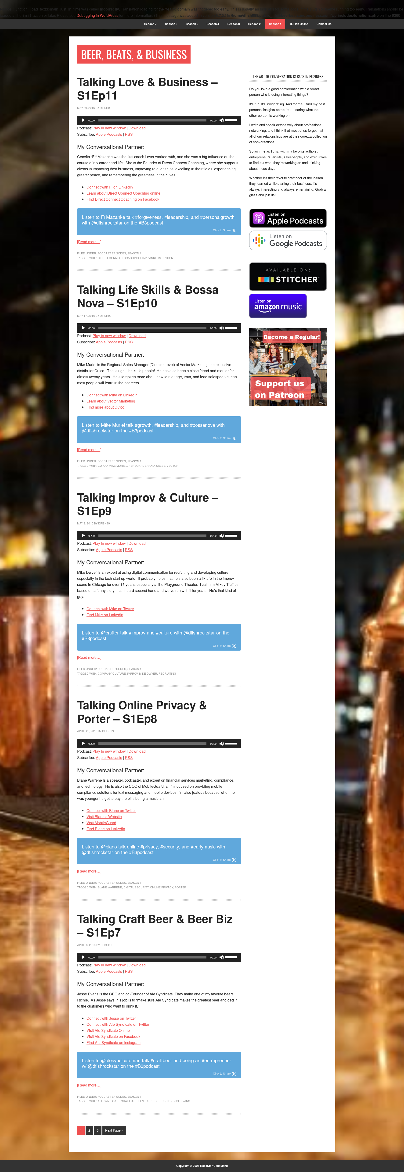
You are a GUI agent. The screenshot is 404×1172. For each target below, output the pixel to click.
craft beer (130, 1101)
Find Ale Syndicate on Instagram (114, 1042)
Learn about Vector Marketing (111, 401)
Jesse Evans (180, 1101)
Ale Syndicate (108, 1101)
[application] (159, 120)
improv (132, 673)
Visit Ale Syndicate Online (108, 1030)
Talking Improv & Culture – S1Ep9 (147, 504)
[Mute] (221, 120)
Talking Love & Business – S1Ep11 (147, 88)
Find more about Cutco (105, 407)
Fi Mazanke (148, 258)
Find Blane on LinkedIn (106, 828)
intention (165, 258)
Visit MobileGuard (101, 822)
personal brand (142, 465)
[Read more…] (89, 241)
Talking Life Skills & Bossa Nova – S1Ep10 (148, 296)
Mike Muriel (118, 465)
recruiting (167, 673)
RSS (129, 134)
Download (137, 128)
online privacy (161, 887)
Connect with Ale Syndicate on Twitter (118, 1024)
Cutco (103, 465)
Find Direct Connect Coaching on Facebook (123, 199)
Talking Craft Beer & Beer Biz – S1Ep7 (155, 925)
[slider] (231, 120)
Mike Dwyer (148, 673)
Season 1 (134, 253)
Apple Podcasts (109, 134)
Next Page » (114, 1130)
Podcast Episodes (111, 253)
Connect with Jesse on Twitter (111, 1018)
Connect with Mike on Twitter (110, 608)
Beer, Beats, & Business (134, 54)
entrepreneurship (155, 1101)
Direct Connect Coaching (118, 258)
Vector (172, 465)
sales (160, 465)
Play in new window (109, 128)
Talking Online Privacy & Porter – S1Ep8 (142, 711)
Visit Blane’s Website (104, 816)
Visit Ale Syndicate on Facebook (113, 1036)
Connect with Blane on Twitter (111, 810)
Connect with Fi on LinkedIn (110, 187)
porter (180, 887)
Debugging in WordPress (97, 15)
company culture (112, 673)
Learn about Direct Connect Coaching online (123, 193)
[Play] (83, 120)
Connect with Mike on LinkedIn (112, 395)
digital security (136, 887)
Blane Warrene (110, 887)
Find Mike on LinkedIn (105, 614)
